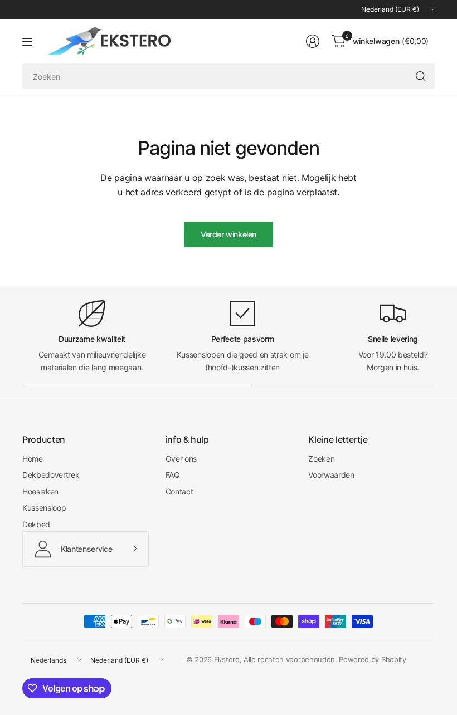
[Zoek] (421, 76)
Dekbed (36, 524)
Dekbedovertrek (51, 474)
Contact (179, 491)
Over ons (181, 458)
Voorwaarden (331, 474)
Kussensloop (44, 507)
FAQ (173, 474)
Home (32, 458)
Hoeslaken (40, 491)
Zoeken (321, 458)
